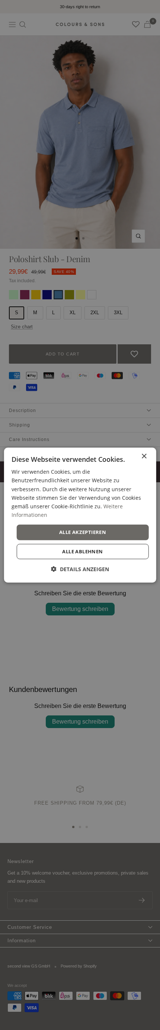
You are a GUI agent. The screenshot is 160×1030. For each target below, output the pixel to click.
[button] (80, 568)
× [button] (144, 456)
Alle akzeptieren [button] (82, 532)
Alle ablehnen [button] (82, 551)
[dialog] (80, 515)
